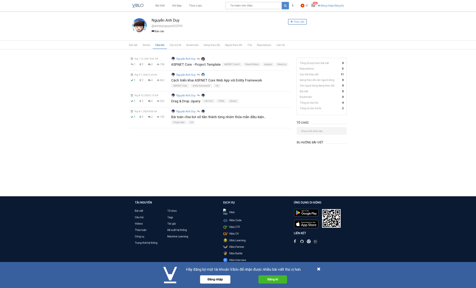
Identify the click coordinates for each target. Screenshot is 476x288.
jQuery (233, 101)
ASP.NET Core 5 (232, 64)
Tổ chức (172, 210)
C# (217, 85)
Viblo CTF (234, 226)
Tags (170, 217)
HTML (221, 101)
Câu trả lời (175, 45)
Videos (139, 223)
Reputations (264, 45)
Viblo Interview (237, 260)
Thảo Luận (195, 5)
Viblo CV (234, 233)
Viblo (232, 212)
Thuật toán (178, 122)
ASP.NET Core (180, 85)
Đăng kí (272, 279)
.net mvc (208, 101)
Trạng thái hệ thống (146, 242)
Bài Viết (160, 5)
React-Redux (252, 64)
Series (146, 45)
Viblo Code (235, 220)
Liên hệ (280, 45)
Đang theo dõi (212, 45)
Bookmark (192, 45)
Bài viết (133, 45)
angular (268, 64)
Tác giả (171, 223)
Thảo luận (141, 229)
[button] (304, 6)
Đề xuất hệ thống (177, 229)
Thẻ (249, 45)
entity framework (201, 85)
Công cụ (139, 236)
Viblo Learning (237, 240)
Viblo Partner (236, 246)
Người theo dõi (233, 45)
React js (282, 64)
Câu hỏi (159, 45)
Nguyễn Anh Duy (186, 58)
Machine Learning (177, 236)
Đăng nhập (215, 279)
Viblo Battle (235, 253)
